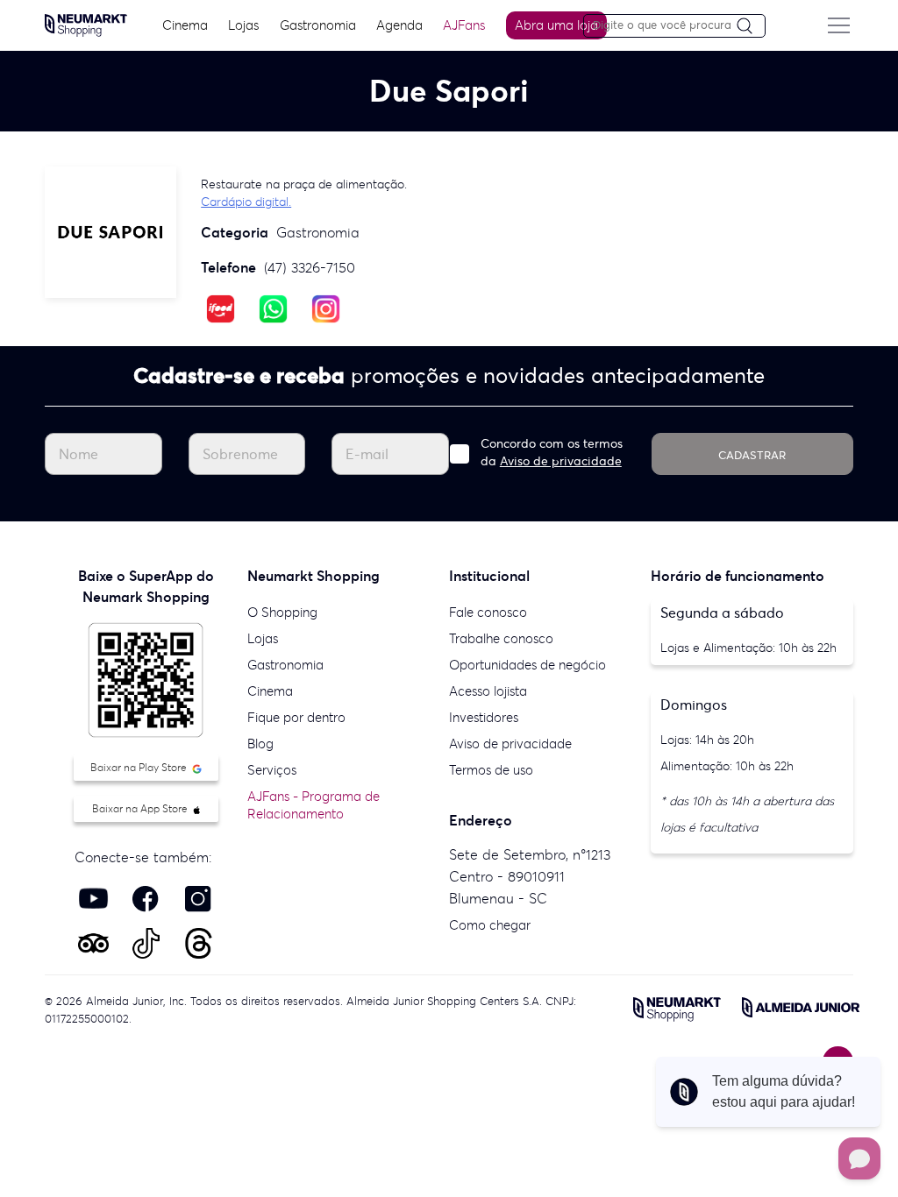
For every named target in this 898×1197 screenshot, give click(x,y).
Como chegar (490, 925)
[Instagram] (326, 307)
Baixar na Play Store (139, 767)
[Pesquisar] (751, 27)
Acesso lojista (488, 691)
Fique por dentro (296, 717)
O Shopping (282, 612)
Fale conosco (488, 612)
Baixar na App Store (141, 808)
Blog (260, 743)
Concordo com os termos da (552, 452)
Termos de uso (491, 769)
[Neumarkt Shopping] (86, 24)
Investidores (483, 717)
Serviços (271, 769)
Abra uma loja (556, 25)
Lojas (243, 25)
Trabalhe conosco (501, 638)
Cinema (185, 25)
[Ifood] (220, 307)
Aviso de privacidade (561, 461)
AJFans (464, 25)
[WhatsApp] (273, 307)
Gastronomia (318, 25)
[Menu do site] (839, 25)
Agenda (399, 25)
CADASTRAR (752, 455)
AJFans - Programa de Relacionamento (313, 805)
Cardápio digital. (246, 201)
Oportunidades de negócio (527, 664)
